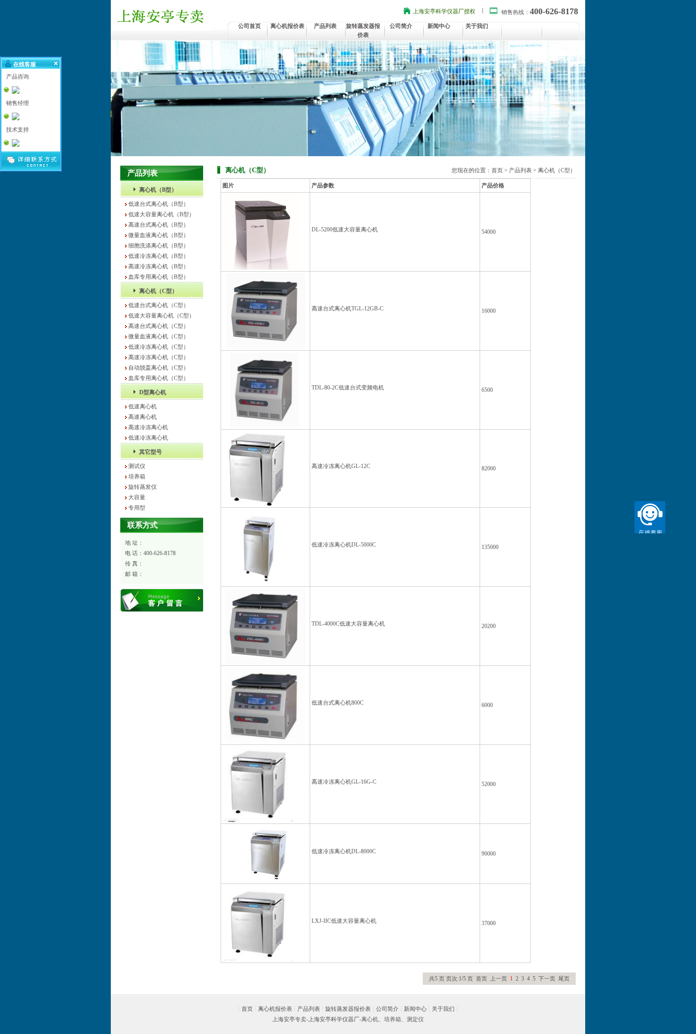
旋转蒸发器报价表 (348, 1009)
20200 (489, 626)
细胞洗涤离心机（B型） (158, 245)
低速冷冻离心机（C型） (158, 347)
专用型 (136, 507)
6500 (487, 390)
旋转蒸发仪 (142, 487)
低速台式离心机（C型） (158, 305)
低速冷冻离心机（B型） (158, 256)
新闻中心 (439, 26)
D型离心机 (152, 392)
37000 (489, 923)
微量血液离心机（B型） (158, 235)
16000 (489, 311)
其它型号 (150, 452)
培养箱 (136, 476)
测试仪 (136, 466)
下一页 (546, 978)
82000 (489, 468)
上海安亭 (283, 1019)
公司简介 (401, 26)
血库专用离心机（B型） (158, 277)
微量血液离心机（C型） (158, 336)
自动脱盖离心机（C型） (158, 367)
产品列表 (325, 26)
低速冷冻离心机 (148, 437)
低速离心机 (142, 406)
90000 (489, 853)
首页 (497, 170)
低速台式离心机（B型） (158, 204)
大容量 (136, 497)
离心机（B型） (158, 189)
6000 (487, 705)
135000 (490, 547)
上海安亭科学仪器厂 (333, 1019)
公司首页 (249, 26)
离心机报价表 (287, 26)
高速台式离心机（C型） (158, 326)
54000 (489, 232)
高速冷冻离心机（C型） (158, 357)
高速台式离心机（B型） (158, 224)
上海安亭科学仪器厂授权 (444, 11)
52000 (489, 784)
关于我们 (476, 26)
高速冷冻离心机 (148, 427)
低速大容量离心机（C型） (161, 315)
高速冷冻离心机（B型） (158, 266)
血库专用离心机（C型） (158, 378)
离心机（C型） (158, 291)
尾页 (564, 978)
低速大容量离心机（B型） (161, 214)
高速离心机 (142, 417)
